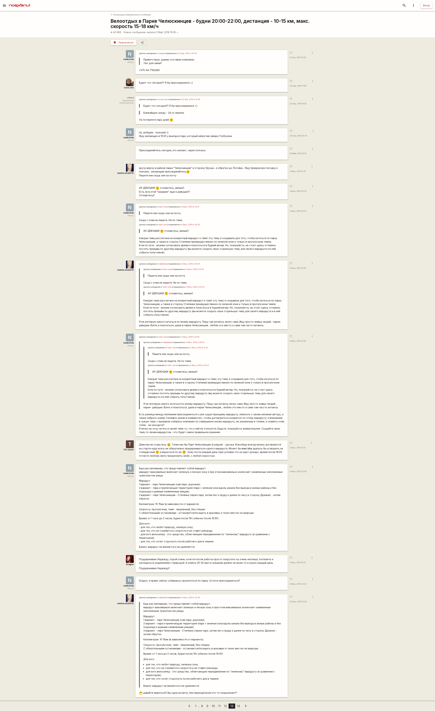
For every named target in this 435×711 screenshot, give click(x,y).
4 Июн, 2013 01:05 (298, 268)
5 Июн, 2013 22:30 (298, 471)
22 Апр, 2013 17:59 (298, 86)
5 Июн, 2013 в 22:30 (190, 597)
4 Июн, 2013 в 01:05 (190, 337)
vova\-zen (163, 99)
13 (231, 706)
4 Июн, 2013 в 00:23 (190, 225)
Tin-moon (128, 449)
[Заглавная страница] (19, 2)
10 (213, 706)
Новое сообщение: (135, 32)
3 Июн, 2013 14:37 (298, 171)
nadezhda (128, 59)
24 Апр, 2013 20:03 (298, 136)
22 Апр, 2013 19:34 (298, 104)
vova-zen (129, 87)
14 (238, 706)
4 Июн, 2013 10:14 (298, 448)
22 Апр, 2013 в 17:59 (191, 99)
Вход (426, 5)
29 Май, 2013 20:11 (298, 153)
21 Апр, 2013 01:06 (298, 57)
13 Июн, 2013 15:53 (298, 602)
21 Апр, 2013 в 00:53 (187, 53)
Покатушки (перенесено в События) (131, 14)
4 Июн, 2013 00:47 (298, 211)
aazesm (151, 32)
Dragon (130, 564)
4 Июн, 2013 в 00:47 (190, 264)
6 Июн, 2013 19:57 (298, 562)
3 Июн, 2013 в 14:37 (190, 207)
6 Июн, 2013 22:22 (298, 584)
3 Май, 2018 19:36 (167, 32)
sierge (161, 53)
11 (219, 706)
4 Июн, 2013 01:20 (298, 341)
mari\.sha (163, 207)
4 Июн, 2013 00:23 (298, 191)
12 (225, 706)
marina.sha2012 (125, 173)
